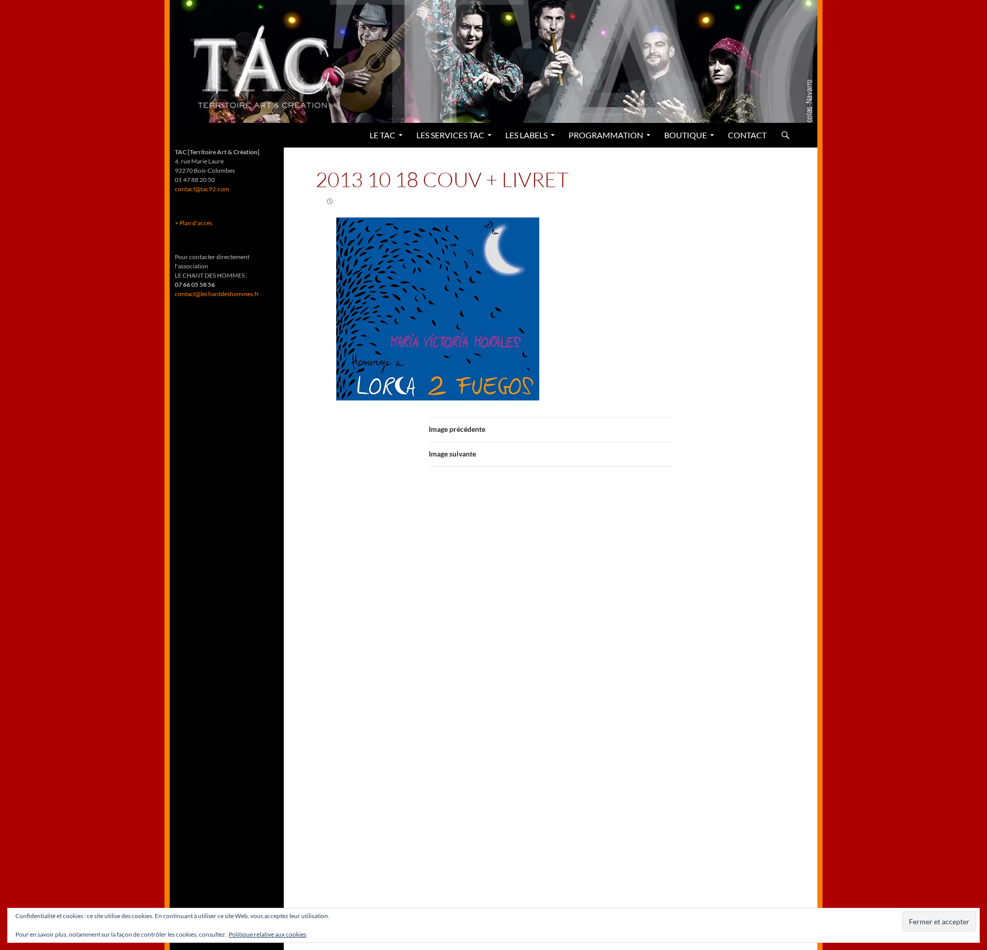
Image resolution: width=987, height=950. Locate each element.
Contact (747, 135)
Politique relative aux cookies (267, 934)
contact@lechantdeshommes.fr (217, 294)
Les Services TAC (450, 135)
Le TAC (382, 135)
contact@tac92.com (202, 189)
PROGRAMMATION (606, 135)
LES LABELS (526, 135)
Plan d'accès (195, 223)
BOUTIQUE (685, 135)
